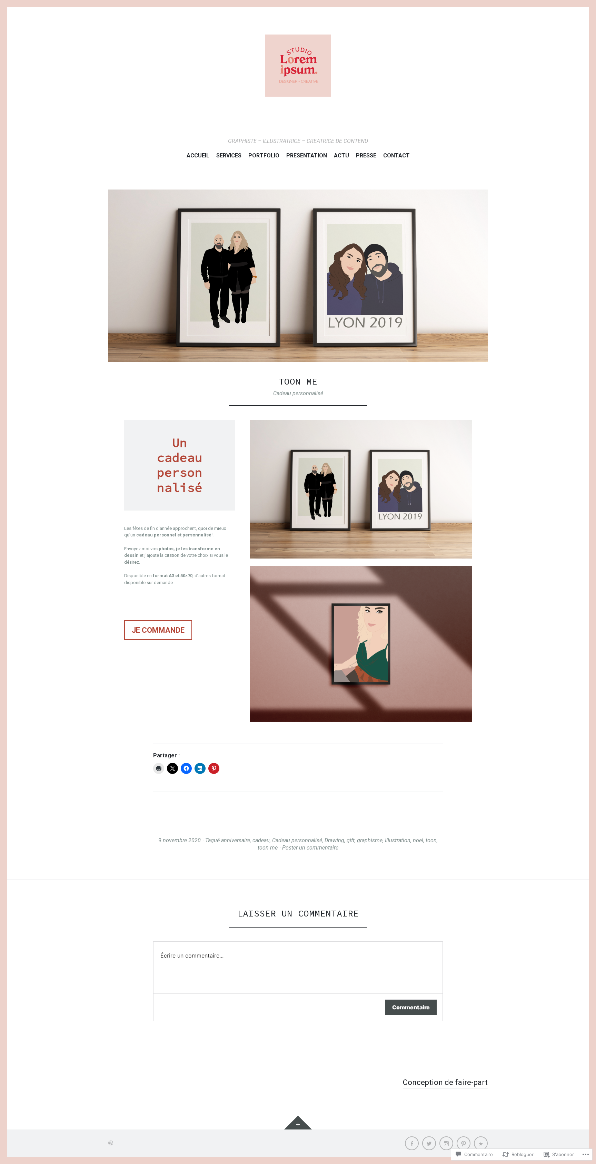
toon (431, 840)
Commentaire (411, 1007)
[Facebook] (412, 1143)
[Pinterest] (463, 1143)
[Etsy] (481, 1143)
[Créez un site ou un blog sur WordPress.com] (110, 1143)
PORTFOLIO (263, 155)
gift (351, 840)
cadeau (261, 840)
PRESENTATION (306, 155)
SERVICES (228, 155)
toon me (268, 847)
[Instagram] (446, 1143)
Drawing (334, 840)
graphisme (370, 840)
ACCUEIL (198, 155)
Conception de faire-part (445, 1082)
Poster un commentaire (310, 847)
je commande (158, 630)
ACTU (341, 155)
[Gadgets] (298, 1122)
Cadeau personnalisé (298, 393)
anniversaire (235, 840)
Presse (366, 155)
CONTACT (396, 155)
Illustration (397, 840)
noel (418, 840)
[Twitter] (429, 1143)
